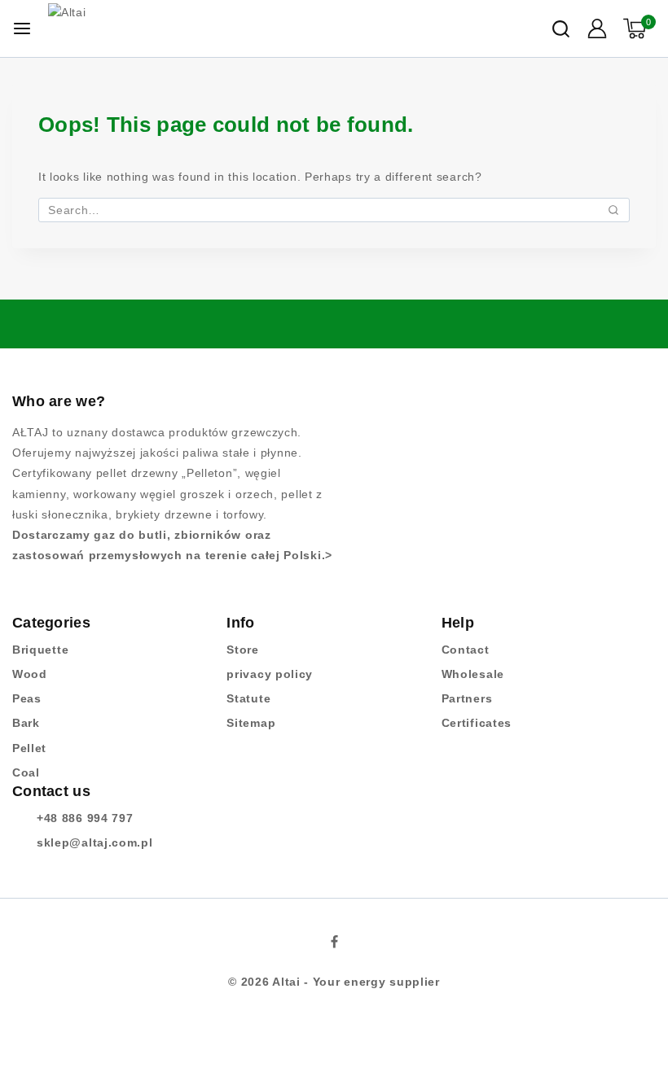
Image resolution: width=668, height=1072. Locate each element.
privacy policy (269, 673)
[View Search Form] (561, 29)
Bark (26, 722)
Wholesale (473, 673)
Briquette (40, 649)
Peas (27, 698)
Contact (466, 649)
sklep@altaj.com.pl (95, 842)
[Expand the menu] (22, 28)
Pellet (29, 748)
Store (242, 649)
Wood (29, 673)
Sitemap (250, 722)
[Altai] (125, 28)
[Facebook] (334, 942)
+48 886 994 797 (85, 818)
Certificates (477, 722)
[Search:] (334, 210)
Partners (467, 698)
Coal (26, 772)
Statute (248, 698)
